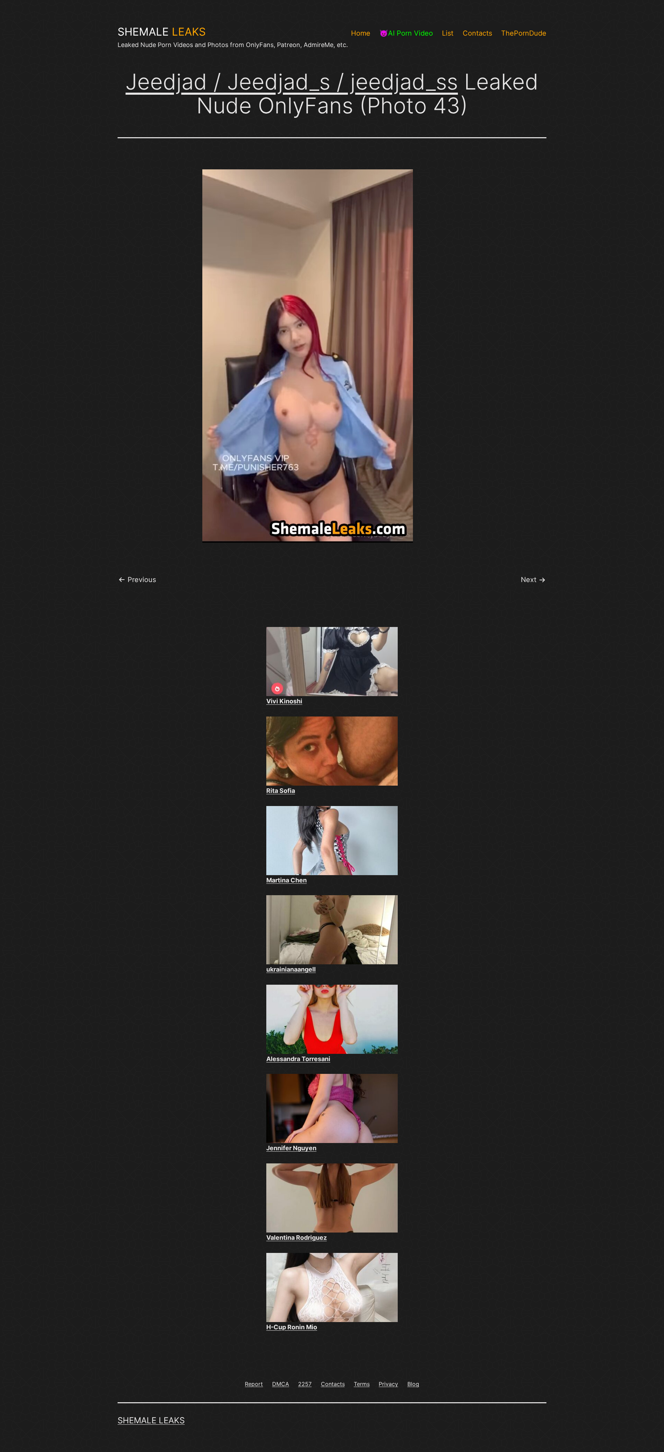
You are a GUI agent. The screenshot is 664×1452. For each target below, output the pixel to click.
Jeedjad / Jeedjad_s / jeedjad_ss (292, 81)
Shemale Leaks (151, 1420)
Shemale (162, 31)
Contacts (477, 33)
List (447, 33)
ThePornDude (523, 33)
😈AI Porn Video (406, 33)
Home (360, 33)
